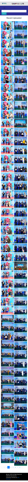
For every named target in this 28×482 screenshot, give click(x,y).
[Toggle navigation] (4, 8)
